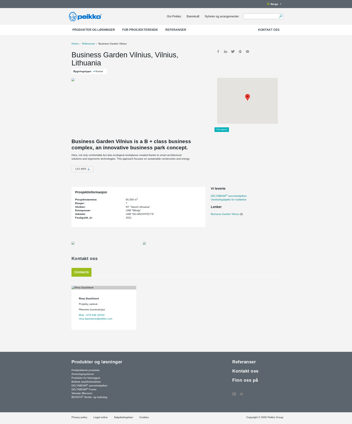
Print (240, 51)
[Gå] (280, 16)
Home (75, 43)
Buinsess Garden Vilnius (225, 214)
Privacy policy (79, 417)
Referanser (175, 29)
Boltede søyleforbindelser (86, 381)
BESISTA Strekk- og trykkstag (89, 397)
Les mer (81, 169)
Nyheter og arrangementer (222, 16)
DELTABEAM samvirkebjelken (229, 195)
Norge (274, 4)
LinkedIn (225, 51)
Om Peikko (174, 16)
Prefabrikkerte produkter (86, 370)
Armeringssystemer (83, 374)
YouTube (234, 392)
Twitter (233, 51)
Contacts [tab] (81, 272)
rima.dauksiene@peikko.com (95, 318)
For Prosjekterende (140, 29)
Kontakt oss (269, 29)
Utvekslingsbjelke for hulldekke (228, 199)
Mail (247, 51)
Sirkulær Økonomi (82, 393)
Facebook (218, 51)
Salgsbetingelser (123, 417)
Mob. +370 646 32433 (91, 315)
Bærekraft (193, 16)
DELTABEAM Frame (84, 389)
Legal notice (101, 417)
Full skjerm (221, 129)
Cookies (144, 417)
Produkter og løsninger (93, 29)
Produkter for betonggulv (86, 377)
